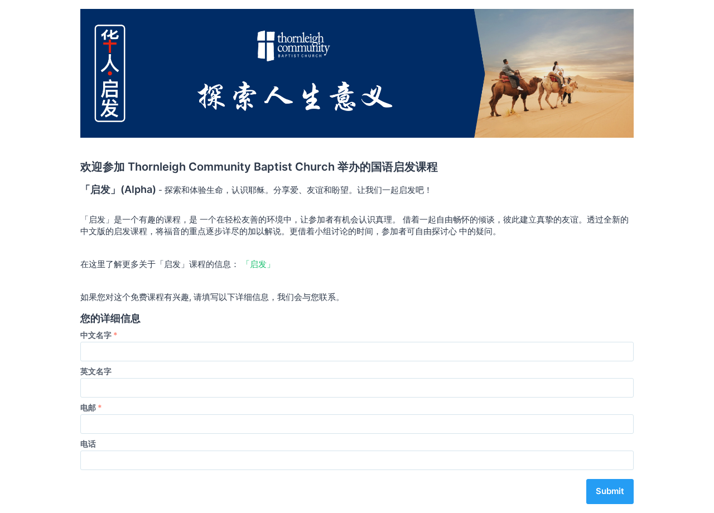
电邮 (91, 407)
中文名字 (99, 335)
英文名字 (96, 371)
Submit (610, 491)
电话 (88, 443)
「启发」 (258, 264)
